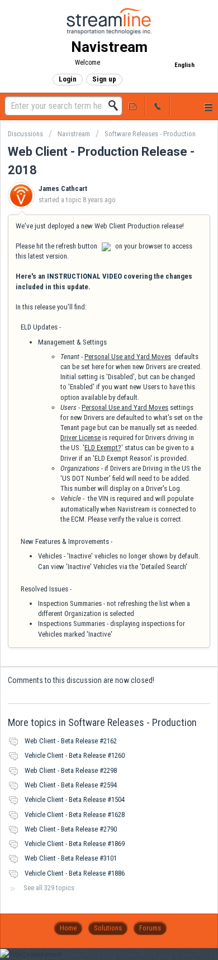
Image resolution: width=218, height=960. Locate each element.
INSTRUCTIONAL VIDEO (84, 276)
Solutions (108, 928)
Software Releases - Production (150, 134)
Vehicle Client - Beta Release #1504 (75, 799)
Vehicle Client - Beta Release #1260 (75, 755)
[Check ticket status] (133, 105)
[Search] (116, 105)
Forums (150, 928)
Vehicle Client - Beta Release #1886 (75, 873)
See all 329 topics (48, 887)
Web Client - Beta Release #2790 (71, 829)
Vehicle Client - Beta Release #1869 (75, 843)
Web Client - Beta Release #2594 (71, 785)
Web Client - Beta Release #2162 (71, 741)
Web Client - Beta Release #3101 (71, 858)
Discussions (25, 134)
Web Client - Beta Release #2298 (71, 770)
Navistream (74, 134)
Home (68, 928)
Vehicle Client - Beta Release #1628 (75, 814)
